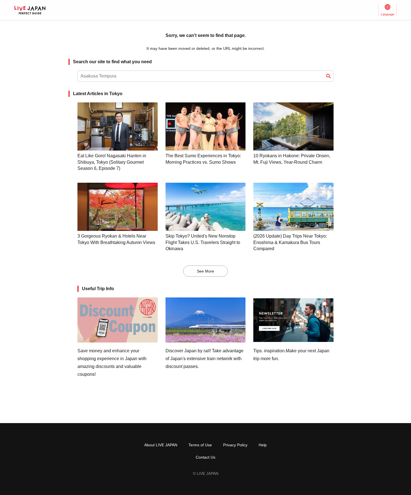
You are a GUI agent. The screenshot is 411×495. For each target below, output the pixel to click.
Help (263, 445)
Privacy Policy (235, 445)
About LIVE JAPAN (160, 445)
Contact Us (205, 457)
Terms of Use (200, 445)
